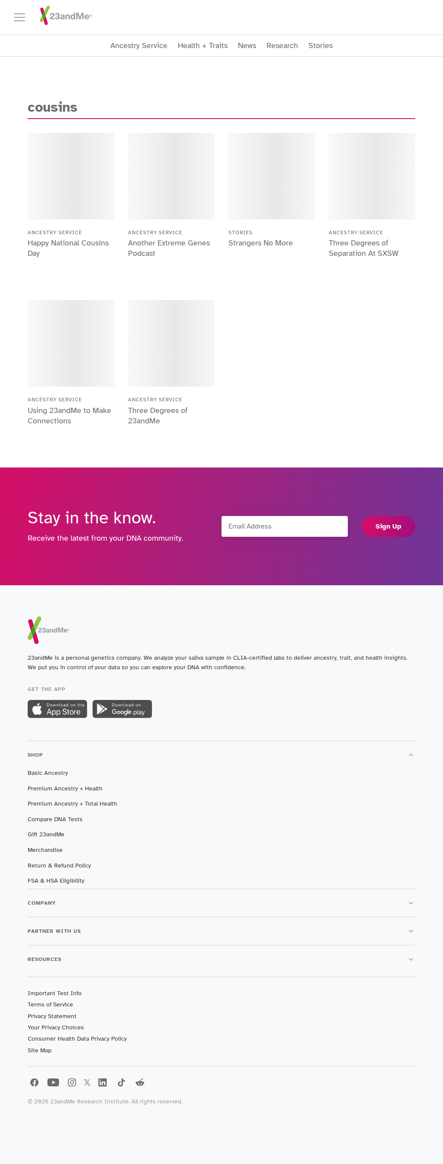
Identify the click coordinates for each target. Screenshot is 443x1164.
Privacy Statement (52, 1016)
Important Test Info (55, 993)
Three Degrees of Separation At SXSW (363, 248)
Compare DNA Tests (55, 819)
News (247, 45)
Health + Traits (203, 45)
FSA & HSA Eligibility (56, 880)
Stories (320, 45)
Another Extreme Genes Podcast (169, 248)
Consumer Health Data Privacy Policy (77, 1038)
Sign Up (388, 526)
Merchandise (45, 850)
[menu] (23, 17)
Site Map (39, 1050)
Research (282, 45)
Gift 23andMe (46, 834)
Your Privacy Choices (56, 1027)
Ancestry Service (138, 45)
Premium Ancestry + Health (65, 788)
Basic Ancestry (48, 773)
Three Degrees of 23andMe (158, 416)
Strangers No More (260, 243)
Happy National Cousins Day (68, 248)
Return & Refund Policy (59, 865)
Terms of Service (50, 1004)
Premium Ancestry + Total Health (72, 803)
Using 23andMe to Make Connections (69, 416)
